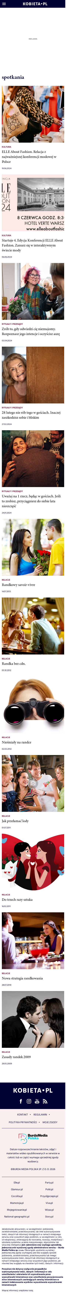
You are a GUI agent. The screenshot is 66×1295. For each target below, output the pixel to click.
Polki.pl (49, 1189)
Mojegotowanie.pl (17, 1210)
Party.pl (49, 1183)
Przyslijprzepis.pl (49, 1196)
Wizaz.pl (49, 1210)
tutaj (31, 1290)
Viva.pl (49, 1203)
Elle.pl (17, 1183)
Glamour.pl (17, 1189)
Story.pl (49, 1217)
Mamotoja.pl (17, 1203)
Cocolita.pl (17, 1196)
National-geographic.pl (16, 1217)
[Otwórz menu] (4, 4)
